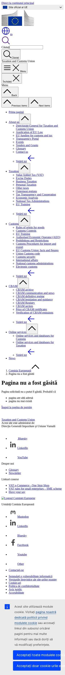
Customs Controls (26, 230)
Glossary (21, 148)
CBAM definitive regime (30, 296)
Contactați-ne (16, 570)
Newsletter (15, 473)
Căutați (5, 47)
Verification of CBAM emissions (34, 312)
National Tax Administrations (32, 201)
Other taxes (22, 188)
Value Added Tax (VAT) (30, 174)
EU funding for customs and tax (34, 135)
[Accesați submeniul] (25, 119)
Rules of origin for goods (30, 227)
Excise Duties (24, 178)
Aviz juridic (15, 589)
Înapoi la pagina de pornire (16, 407)
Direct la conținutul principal (17, 3)
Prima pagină (16, 112)
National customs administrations (34, 263)
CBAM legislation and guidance (34, 299)
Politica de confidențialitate (24, 586)
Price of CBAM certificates (31, 309)
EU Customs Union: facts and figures (37, 250)
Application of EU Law (29, 132)
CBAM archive (25, 289)
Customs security (25, 256)
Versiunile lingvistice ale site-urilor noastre (33, 579)
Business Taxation (26, 181)
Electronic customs (26, 266)
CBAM (13, 286)
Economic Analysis (27, 197)
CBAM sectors (24, 306)
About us (14, 122)
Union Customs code (28, 253)
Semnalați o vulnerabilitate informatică (30, 576)
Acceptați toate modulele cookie (39, 655)
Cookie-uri (15, 582)
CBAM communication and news (35, 293)
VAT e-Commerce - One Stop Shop (29, 485)
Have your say (17, 491)
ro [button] (11, 34)
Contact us (22, 151)
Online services (17, 332)
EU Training (23, 204)
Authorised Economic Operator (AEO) (38, 237)
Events (20, 142)
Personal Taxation (26, 184)
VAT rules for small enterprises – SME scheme (35, 488)
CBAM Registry (25, 302)
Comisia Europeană (20, 370)
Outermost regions (26, 191)
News (12, 358)
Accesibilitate (16, 592)
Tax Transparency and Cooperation (36, 194)
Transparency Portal (27, 138)
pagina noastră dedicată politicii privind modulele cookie (35, 617)
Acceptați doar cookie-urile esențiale (39, 666)
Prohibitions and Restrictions (32, 240)
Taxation (14, 171)
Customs (14, 223)
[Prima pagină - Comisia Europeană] (17, 24)
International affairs (27, 260)
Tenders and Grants (27, 145)
